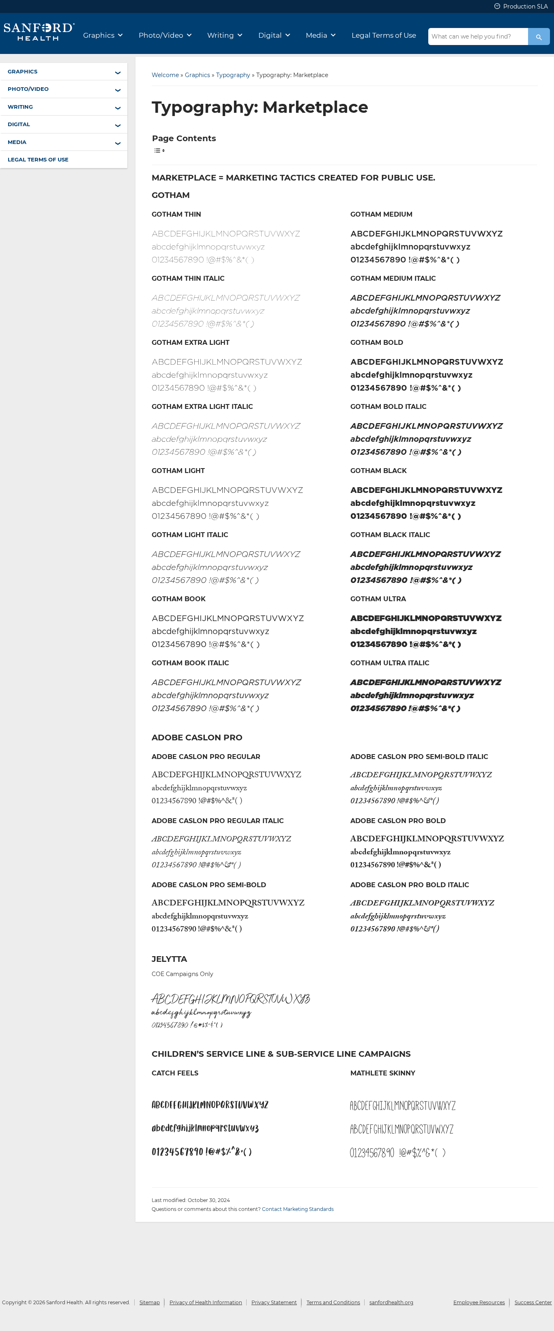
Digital (270, 35)
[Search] (539, 36)
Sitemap (150, 1302)
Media (316, 35)
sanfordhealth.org (391, 1302)
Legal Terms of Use (384, 35)
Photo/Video (161, 35)
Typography (233, 75)
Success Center (533, 1302)
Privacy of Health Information (206, 1302)
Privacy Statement (274, 1302)
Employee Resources (479, 1302)
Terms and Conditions (333, 1302)
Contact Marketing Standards (298, 1209)
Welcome (165, 75)
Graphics (98, 35)
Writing (220, 35)
